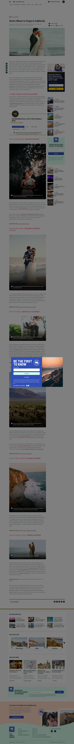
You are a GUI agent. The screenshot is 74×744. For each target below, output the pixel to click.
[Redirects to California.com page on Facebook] (28, 385)
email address (16, 367)
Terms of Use (22, 382)
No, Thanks (26, 377)
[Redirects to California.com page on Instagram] (27, 385)
